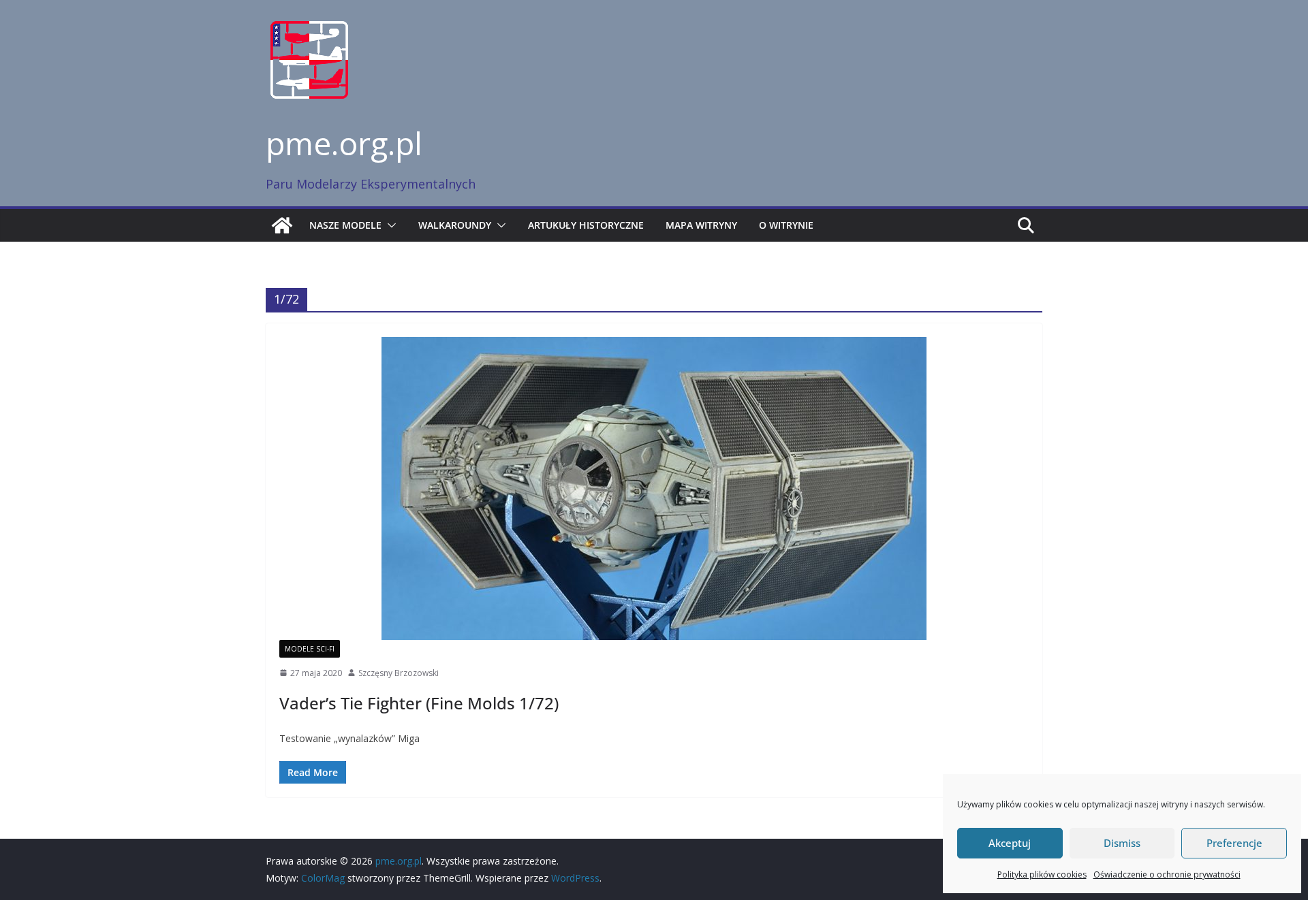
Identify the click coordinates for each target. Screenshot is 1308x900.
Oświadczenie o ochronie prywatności (1167, 874)
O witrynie (786, 225)
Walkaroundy (454, 225)
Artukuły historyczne (586, 225)
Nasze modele (345, 225)
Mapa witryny (701, 225)
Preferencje (1234, 843)
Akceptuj (1009, 843)
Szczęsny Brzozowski (398, 673)
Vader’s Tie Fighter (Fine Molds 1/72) (419, 703)
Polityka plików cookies (1042, 874)
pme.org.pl (344, 143)
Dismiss (1122, 843)
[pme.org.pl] (282, 225)
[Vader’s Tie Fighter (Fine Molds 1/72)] (654, 488)
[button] (389, 225)
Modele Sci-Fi (309, 649)
